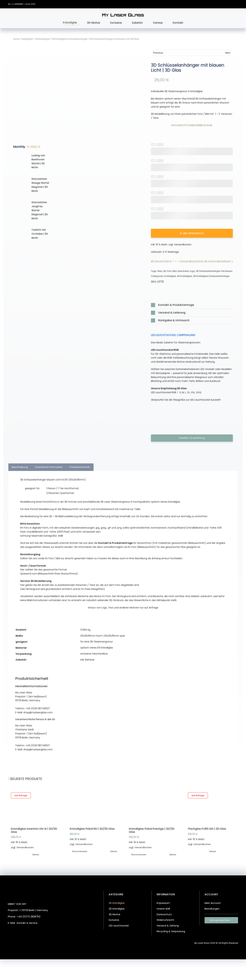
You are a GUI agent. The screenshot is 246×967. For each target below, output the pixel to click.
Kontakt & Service (27, 923)
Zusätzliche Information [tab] (49, 467)
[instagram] (227, 4)
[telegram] (40, 932)
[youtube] (237, 4)
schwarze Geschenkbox (94, 653)
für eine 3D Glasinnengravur (96, 641)
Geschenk (183, 271)
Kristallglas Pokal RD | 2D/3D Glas (92, 829)
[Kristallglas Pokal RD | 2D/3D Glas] (93, 806)
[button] (192, 305)
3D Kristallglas (184, 276)
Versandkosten (182, 244)
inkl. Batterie (87, 659)
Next (227, 52)
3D (164, 271)
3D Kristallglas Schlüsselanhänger (211, 276)
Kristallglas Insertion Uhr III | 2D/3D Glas (34, 830)
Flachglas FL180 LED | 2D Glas (207, 829)
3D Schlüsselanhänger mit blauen (214, 271)
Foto (169, 271)
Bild (175, 271)
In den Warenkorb (192, 233)
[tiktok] (232, 4)
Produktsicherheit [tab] (80, 467)
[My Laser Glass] (123, 14)
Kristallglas (170, 276)
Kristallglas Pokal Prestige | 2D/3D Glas (151, 830)
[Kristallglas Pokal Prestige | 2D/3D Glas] (152, 806)
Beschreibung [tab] (20, 467)
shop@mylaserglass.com (38, 712)
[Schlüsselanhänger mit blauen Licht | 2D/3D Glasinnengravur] (100, 174)
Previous (158, 52)
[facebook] (217, 4)
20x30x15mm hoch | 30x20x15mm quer (102, 635)
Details (35, 854)
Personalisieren (79, 851)
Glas (159, 271)
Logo (192, 271)
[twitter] (222, 4)
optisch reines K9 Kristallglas (96, 647)
